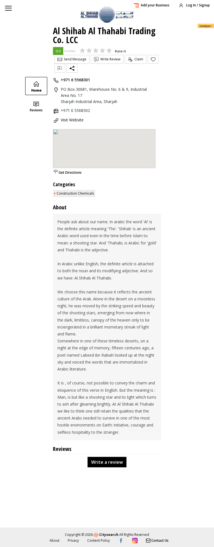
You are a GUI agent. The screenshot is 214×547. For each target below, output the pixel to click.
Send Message (74, 59)
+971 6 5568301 (75, 79)
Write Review (109, 59)
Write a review (107, 462)
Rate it (120, 51)
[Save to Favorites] (153, 59)
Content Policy (98, 540)
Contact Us (159, 540)
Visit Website (72, 119)
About (54, 540)
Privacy (73, 540)
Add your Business (155, 5)
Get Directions (70, 172)
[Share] (72, 68)
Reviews (36, 110)
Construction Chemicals (75, 193)
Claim (138, 59)
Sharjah (205, 26)
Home (36, 90)
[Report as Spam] (59, 68)
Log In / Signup (197, 5)
